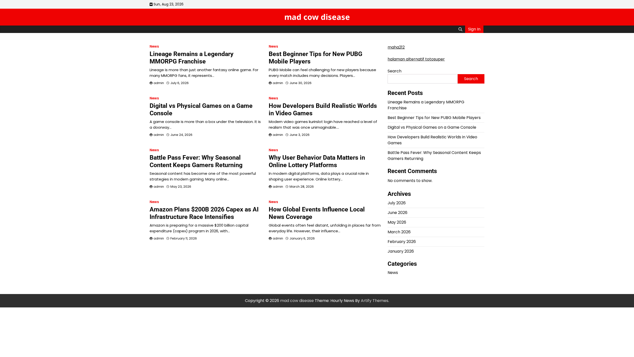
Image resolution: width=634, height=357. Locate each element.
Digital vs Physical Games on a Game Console (432, 127)
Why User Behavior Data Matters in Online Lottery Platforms (317, 161)
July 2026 (397, 203)
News (154, 46)
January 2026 (401, 251)
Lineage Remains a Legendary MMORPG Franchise (192, 57)
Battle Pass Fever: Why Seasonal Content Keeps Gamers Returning (196, 161)
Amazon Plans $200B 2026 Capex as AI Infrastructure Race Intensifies (204, 213)
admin (159, 83)
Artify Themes (374, 300)
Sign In (474, 29)
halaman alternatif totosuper (416, 59)
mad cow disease (317, 17)
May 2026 (397, 222)
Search (394, 71)
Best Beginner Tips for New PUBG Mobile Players (434, 117)
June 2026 (397, 212)
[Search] (460, 29)
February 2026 (402, 241)
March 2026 (399, 232)
